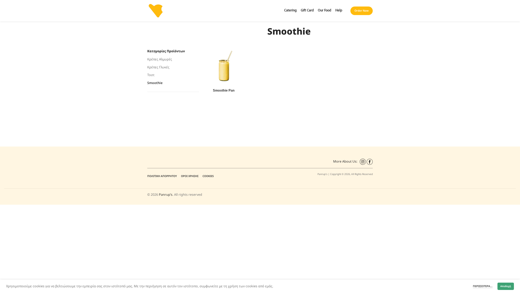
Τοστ (151, 75)
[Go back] (204, 31)
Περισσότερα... (483, 286)
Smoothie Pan (224, 90)
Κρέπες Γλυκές (158, 67)
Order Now (361, 10)
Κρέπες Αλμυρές (159, 59)
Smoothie (154, 83)
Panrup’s (165, 194)
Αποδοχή (505, 286)
